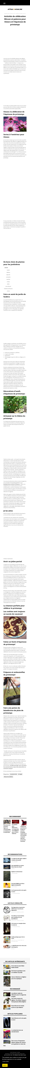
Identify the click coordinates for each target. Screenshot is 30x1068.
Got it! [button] (5, 1065)
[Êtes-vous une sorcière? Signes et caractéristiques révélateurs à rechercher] (7, 822)
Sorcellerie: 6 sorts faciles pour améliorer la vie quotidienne (17, 917)
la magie (20, 774)
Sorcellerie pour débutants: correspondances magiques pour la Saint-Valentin (15, 829)
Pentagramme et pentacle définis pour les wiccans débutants (18, 909)
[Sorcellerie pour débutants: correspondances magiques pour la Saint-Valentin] (15, 822)
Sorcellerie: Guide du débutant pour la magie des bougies (18, 994)
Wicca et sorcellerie (16, 13)
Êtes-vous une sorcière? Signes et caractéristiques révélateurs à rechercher (7, 828)
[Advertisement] (15, 41)
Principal (7, 13)
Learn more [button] (5, 1061)
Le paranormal (13, 774)
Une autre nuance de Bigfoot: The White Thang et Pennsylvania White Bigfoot (18, 1000)
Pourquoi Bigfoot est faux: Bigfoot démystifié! (17, 884)
